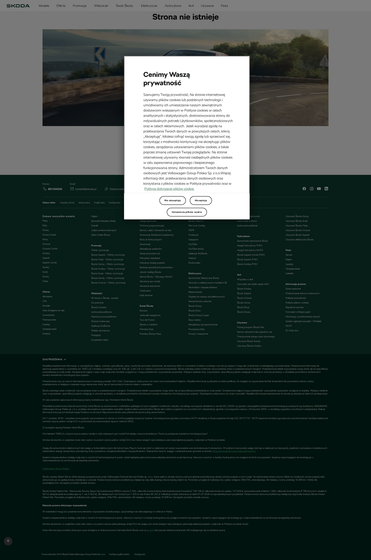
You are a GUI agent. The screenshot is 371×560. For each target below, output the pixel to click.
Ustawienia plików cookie (187, 212)
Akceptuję (201, 200)
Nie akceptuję (172, 200)
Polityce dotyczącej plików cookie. (169, 189)
